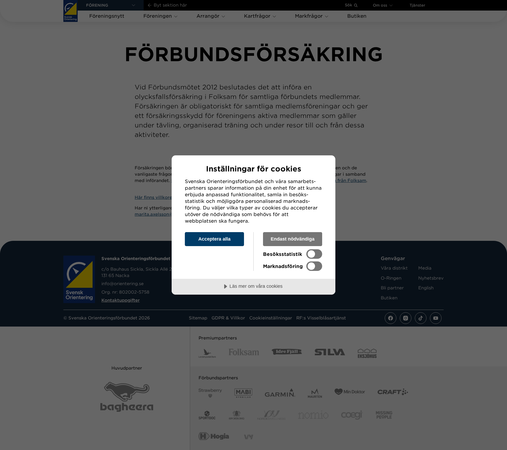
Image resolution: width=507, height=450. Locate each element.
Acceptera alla (214, 239)
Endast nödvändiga (292, 239)
